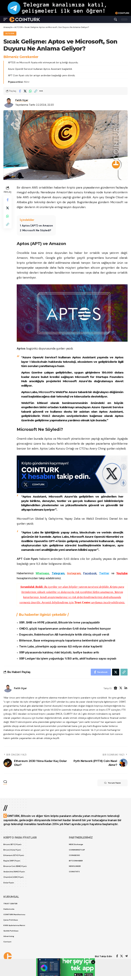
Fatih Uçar (21, 100)
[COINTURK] (24, 19)
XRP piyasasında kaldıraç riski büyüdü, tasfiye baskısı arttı (59, 652)
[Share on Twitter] (25, 91)
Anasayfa (7, 27)
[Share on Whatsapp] (30, 91)
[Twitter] (121, 688)
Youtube (122, 573)
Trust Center (82, 602)
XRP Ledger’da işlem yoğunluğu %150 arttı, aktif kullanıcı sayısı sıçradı (67, 658)
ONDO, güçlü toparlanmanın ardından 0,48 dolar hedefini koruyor (65, 628)
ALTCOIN (18, 27)
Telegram (58, 573)
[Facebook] (117, 956)
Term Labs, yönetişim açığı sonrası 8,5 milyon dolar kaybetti (60, 646)
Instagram (74, 573)
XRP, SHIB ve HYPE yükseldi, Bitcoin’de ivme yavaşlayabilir (59, 622)
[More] (41, 91)
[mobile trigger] (6, 19)
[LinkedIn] (126, 688)
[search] (115, 19)
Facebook (90, 573)
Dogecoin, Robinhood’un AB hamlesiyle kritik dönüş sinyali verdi (64, 634)
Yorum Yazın (114, 783)
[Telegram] (126, 956)
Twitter (104, 573)
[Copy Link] (35, 91)
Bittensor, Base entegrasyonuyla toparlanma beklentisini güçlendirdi (67, 640)
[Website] (115, 688)
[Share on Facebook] (19, 91)
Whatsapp (42, 573)
